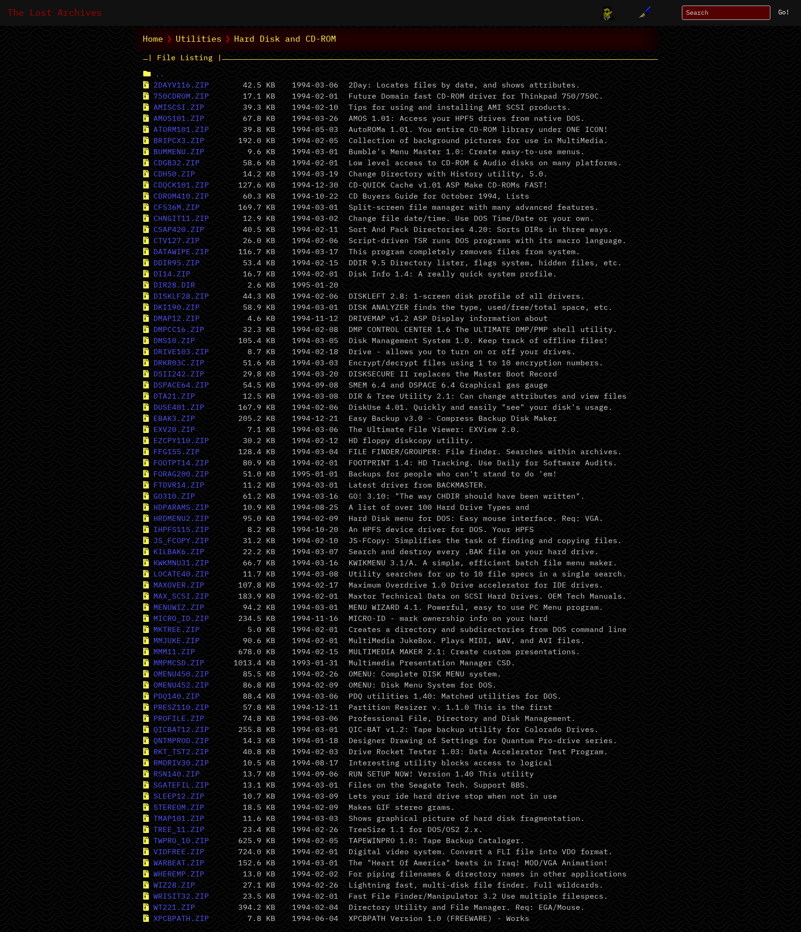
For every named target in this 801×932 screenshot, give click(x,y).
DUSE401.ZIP (178, 408)
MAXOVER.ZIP (178, 585)
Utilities (199, 39)
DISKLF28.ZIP (181, 296)
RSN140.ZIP (176, 774)
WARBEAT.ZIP (178, 863)
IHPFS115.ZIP (181, 530)
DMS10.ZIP (174, 341)
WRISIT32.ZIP (181, 897)
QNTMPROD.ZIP (181, 741)
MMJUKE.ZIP (176, 641)
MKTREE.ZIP (176, 630)
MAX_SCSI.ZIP (181, 596)
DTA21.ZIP (174, 396)
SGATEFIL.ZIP (181, 785)
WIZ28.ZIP (174, 885)
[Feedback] (643, 13)
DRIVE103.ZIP (181, 352)
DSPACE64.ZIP (181, 385)
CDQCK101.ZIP (181, 185)
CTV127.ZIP (176, 241)
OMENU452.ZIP (181, 685)
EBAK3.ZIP (174, 419)
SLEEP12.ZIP (178, 797)
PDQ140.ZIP (176, 697)
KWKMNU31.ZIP (181, 563)
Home (153, 39)
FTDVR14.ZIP (178, 485)
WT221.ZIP (174, 908)
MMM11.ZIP (174, 652)
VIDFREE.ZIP (178, 852)
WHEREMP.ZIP (178, 874)
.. (160, 74)
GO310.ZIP (174, 496)
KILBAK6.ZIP (178, 552)
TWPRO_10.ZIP (181, 841)
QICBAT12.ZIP (181, 730)
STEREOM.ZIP (178, 808)
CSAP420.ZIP (178, 230)
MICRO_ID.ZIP (181, 619)
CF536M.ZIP (176, 208)
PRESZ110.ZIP (181, 708)
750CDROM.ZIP (181, 96)
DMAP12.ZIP (176, 319)
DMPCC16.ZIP (178, 330)
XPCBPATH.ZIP (181, 919)
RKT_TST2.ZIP (181, 752)
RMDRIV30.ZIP (181, 763)
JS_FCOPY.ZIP (181, 541)
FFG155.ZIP (176, 452)
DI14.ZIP (172, 274)
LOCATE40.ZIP (181, 574)
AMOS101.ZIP (178, 119)
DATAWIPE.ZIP (181, 252)
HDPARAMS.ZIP (181, 508)
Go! (783, 12)
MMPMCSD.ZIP (178, 663)
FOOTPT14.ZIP (181, 463)
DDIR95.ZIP (176, 263)
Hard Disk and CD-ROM (285, 39)
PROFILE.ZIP (178, 719)
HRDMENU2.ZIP (181, 519)
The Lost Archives (54, 13)
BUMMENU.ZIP (178, 152)
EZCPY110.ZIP (181, 441)
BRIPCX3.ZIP (178, 141)
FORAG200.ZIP (181, 474)
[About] (607, 13)
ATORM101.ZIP (181, 130)
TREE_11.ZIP (178, 830)
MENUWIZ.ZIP (178, 608)
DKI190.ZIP (176, 308)
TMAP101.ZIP (178, 819)
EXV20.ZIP (174, 430)
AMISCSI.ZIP (178, 108)
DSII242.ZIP (178, 374)
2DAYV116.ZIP (181, 85)
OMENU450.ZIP (181, 674)
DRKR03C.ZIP (178, 363)
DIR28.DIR (174, 285)
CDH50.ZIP (174, 174)
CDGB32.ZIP (176, 163)
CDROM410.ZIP (181, 196)
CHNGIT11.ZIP (181, 219)
